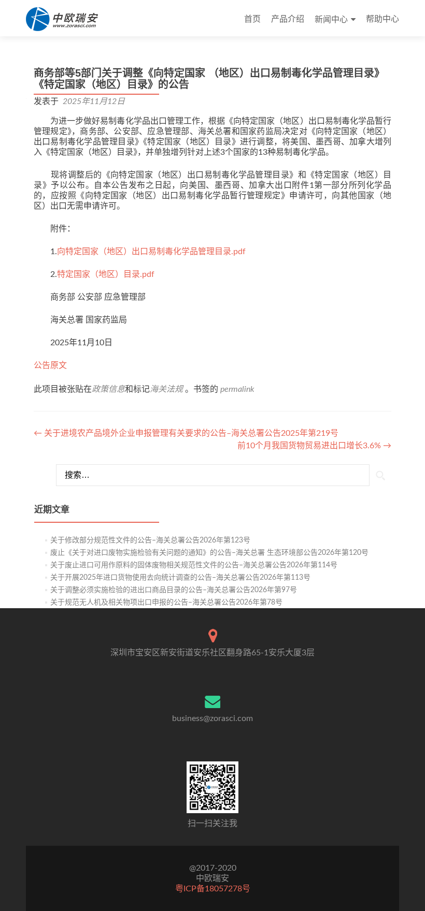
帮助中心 (382, 19)
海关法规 (166, 389)
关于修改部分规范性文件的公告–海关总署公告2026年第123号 (150, 540)
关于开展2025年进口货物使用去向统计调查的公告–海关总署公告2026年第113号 (180, 577)
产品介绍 (287, 19)
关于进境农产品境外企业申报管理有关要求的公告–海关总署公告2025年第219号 (186, 433)
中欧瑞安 (212, 878)
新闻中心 (331, 20)
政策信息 (108, 389)
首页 (252, 19)
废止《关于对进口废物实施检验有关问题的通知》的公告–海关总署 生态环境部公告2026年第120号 (209, 552)
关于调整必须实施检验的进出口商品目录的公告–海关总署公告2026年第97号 (173, 590)
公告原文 (50, 365)
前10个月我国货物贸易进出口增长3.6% (314, 446)
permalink (237, 389)
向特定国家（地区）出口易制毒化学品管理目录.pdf (151, 251)
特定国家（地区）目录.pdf (105, 274)
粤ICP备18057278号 (212, 889)
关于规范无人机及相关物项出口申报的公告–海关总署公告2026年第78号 (166, 602)
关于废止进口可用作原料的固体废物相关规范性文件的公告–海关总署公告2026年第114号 (193, 565)
